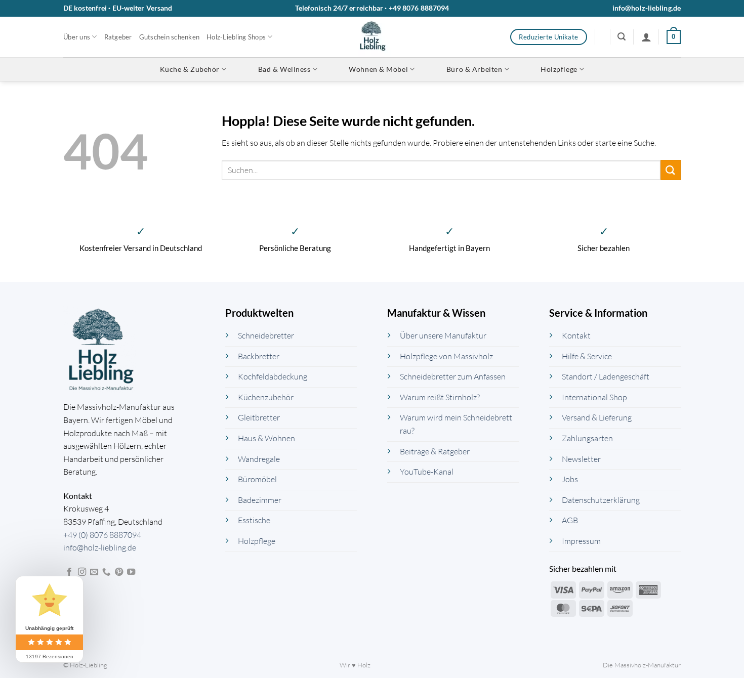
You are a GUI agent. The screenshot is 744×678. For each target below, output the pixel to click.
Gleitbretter (259, 417)
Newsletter (581, 459)
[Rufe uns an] (106, 572)
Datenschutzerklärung (601, 500)
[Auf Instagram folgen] (82, 572)
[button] (621, 37)
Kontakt (576, 335)
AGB (570, 520)
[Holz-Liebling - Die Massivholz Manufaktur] (372, 37)
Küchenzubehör (266, 397)
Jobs (570, 479)
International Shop (594, 397)
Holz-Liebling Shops (236, 37)
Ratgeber (118, 37)
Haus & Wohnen (266, 438)
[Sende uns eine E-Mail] (94, 572)
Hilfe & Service (587, 356)
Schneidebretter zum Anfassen (453, 376)
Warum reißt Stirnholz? (440, 397)
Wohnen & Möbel (378, 69)
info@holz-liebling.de (646, 8)
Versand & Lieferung (597, 417)
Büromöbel (257, 479)
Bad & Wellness (284, 69)
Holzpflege (559, 69)
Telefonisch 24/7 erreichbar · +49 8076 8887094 (372, 8)
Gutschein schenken (169, 37)
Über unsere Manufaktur (443, 335)
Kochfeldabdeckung (272, 376)
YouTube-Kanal (426, 472)
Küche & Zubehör (190, 69)
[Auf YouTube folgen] (131, 572)
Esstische (254, 520)
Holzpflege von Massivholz (446, 356)
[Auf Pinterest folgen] (119, 572)
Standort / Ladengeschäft (605, 376)
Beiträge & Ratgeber (435, 451)
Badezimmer (259, 500)
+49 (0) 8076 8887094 (102, 535)
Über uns (76, 37)
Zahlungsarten (587, 438)
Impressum (581, 541)
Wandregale (259, 459)
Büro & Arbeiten (474, 69)
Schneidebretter (266, 335)
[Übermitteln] (670, 170)
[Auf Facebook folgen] (69, 572)
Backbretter (258, 356)
